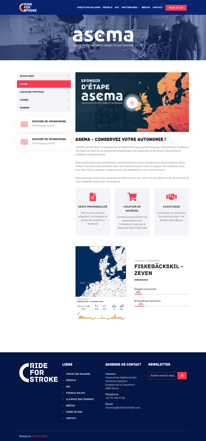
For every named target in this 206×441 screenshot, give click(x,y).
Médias (146, 7)
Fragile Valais (75, 392)
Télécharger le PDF (43, 125)
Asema (23, 84)
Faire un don (176, 7)
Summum (24, 107)
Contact (158, 7)
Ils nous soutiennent (80, 399)
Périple (107, 7)
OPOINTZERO (27, 76)
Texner (24, 100)
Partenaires (129, 7)
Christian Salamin (88, 7)
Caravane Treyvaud (32, 92)
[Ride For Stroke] (28, 7)
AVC (117, 7)
